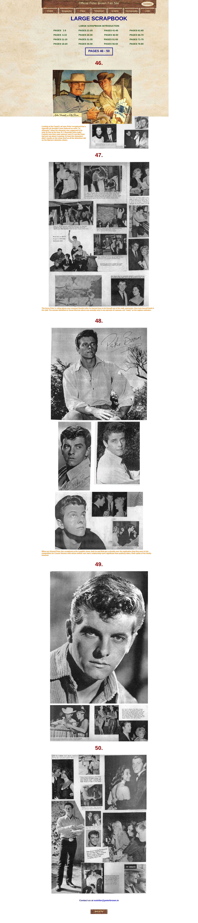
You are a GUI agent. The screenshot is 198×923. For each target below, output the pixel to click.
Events (115, 11)
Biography (67, 11)
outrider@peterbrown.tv (106, 900)
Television (99, 11)
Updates (147, 4)
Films (82, 11)
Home (50, 11)
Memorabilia (132, 11)
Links (147, 11)
